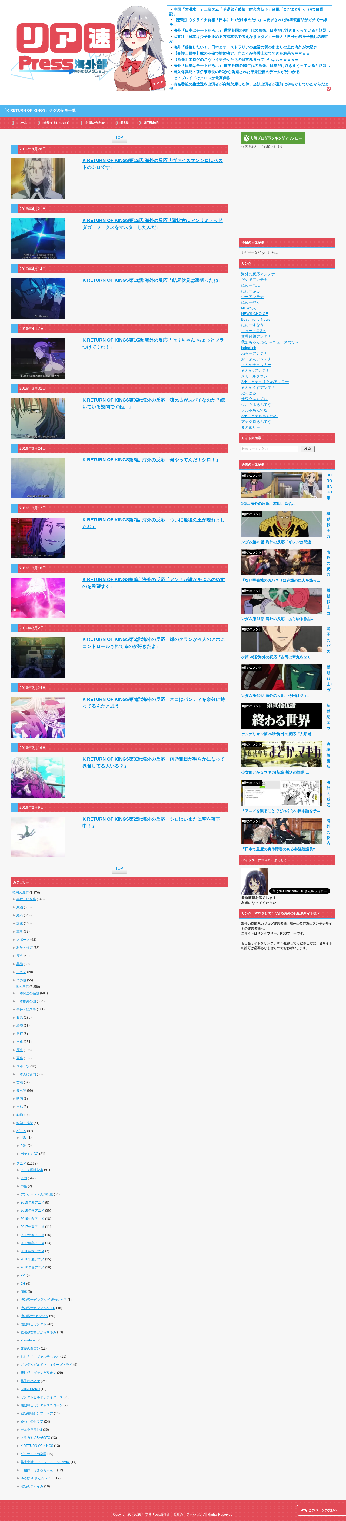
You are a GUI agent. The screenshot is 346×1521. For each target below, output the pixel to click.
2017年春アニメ (32, 1235)
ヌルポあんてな (254, 410)
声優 (24, 1186)
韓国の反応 (20, 892)
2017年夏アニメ (32, 1227)
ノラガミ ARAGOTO (35, 1438)
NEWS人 (248, 308)
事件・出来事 (26, 899)
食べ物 (21, 1090)
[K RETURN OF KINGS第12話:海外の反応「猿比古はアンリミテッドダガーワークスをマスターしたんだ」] (38, 256)
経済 (19, 915)
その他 (21, 980)
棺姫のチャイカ (32, 1486)
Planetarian (29, 1340)
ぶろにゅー (250, 393)
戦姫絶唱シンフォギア (37, 1413)
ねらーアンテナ (254, 353)
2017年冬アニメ (32, 1243)
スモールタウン (254, 376)
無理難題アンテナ (256, 336)
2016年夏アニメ (32, 1259)
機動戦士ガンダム (33, 1324)
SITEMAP (151, 123)
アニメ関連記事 (32, 1170)
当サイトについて (56, 123)
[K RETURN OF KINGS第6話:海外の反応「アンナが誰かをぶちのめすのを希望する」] (38, 615)
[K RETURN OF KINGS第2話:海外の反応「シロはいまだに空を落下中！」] (38, 854)
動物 (19, 1115)
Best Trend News (255, 319)
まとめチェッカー (256, 365)
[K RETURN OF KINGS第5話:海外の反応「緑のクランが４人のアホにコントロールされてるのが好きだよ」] (38, 675)
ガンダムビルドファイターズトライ (46, 1365)
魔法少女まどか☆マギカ (38, 1332)
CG (23, 1283)
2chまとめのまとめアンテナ (265, 382)
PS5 (24, 1137)
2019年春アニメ (32, 1210)
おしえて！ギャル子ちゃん (40, 1356)
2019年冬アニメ (32, 1219)
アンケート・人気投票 (37, 1194)
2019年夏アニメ (32, 1202)
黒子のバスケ (30, 1381)
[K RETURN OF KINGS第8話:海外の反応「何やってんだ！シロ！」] (38, 495)
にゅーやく (250, 302)
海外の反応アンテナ (258, 274)
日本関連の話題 (27, 993)
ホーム (22, 123)
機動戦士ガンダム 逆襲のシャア (44, 1300)
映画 (19, 1099)
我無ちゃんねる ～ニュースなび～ (270, 342)
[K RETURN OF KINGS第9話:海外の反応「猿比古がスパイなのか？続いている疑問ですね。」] (38, 435)
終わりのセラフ (32, 1421)
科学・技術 (24, 948)
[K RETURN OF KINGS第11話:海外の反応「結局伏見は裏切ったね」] (38, 316)
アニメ (21, 972)
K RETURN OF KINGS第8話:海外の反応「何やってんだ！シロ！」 (151, 459)
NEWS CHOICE (254, 314)
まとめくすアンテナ (258, 387)
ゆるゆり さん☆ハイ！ (37, 1478)
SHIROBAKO (30, 1389)
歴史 (19, 956)
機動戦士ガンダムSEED (38, 1308)
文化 (19, 923)
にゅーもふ (250, 285)
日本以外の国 (26, 1001)
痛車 (24, 1292)
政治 (19, 907)
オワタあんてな (254, 399)
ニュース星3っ (253, 331)
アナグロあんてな (256, 421)
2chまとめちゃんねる (259, 416)
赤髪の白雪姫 (30, 1348)
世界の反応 (20, 987)
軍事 (19, 931)
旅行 (19, 1034)
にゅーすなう (252, 325)
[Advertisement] (287, 197)
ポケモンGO (29, 1154)
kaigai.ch (248, 348)
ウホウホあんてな (256, 404)
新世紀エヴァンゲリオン (38, 1373)
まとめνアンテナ (255, 370)
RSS (124, 123)
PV (23, 1275)
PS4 (24, 1146)
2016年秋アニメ (32, 1251)
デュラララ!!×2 (31, 1429)
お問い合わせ (95, 123)
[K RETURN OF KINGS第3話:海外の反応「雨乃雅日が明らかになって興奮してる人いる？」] (38, 795)
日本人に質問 (26, 1074)
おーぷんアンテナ (256, 359)
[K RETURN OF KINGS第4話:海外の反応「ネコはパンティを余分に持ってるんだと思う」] (38, 735)
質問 (24, 1178)
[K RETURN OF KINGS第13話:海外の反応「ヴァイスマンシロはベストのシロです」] (38, 196)
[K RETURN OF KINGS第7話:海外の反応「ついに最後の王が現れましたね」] (38, 555)
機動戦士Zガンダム (34, 1316)
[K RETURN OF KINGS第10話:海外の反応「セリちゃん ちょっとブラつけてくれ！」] (38, 375)
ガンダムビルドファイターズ (42, 1397)
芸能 (19, 964)
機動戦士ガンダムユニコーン (42, 1405)
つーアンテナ (252, 296)
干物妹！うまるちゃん (38, 1470)
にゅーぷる (250, 291)
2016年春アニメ (32, 1267)
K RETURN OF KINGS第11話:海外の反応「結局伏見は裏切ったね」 (152, 280)
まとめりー (250, 427)
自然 (19, 1107)
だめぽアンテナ (254, 279)
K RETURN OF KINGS (37, 1446)
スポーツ (22, 940)
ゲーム (21, 1131)
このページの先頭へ (323, 1510)
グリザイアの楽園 (33, 1454)
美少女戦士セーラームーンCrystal (45, 1462)
